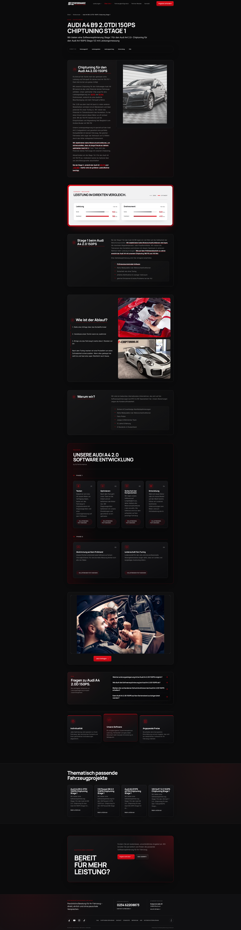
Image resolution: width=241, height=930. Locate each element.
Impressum (135, 920)
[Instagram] (79, 920)
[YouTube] (74, 920)
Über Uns (107, 3)
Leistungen (96, 3)
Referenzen (76, 14)
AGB (141, 920)
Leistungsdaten (96, 49)
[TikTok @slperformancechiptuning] (84, 920)
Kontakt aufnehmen (124, 908)
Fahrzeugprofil (84, 49)
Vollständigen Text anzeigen (83, 521)
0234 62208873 (142, 856)
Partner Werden (137, 3)
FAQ (130, 49)
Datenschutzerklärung (151, 920)
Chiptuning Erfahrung (107, 920)
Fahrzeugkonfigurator (122, 3)
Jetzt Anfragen (102, 659)
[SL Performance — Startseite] (76, 4)
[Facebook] (69, 920)
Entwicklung (121, 49)
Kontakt (147, 3)
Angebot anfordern (165, 4)
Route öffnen (155, 909)
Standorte (126, 920)
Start (69, 14)
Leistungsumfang (109, 49)
